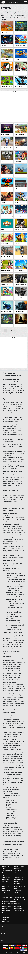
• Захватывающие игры (7, 870)
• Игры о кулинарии (18, 879)
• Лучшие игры (5, 881)
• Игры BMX (4, 875)
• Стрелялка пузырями (19, 872)
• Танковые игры (5, 917)
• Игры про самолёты (6, 906)
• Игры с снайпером (6, 910)
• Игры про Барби (6, 879)
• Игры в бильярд (5, 908)
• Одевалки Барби (6, 877)
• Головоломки (17, 870)
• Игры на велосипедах (19, 866)
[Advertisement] (14, 106)
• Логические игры (18, 890)
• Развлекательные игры (7, 903)
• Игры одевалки (5, 886)
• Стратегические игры (7, 915)
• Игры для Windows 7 (19, 908)
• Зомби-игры (17, 912)
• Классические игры (18, 877)
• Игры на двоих (5, 866)
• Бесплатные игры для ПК (8, 901)
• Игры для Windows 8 (19, 910)
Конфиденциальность (5, 935)
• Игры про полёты (6, 890)
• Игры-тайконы (5, 921)
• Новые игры (17, 903)
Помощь (2, 928)
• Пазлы (16, 888)
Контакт (2, 938)
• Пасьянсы (4, 912)
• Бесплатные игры (6, 895)
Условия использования (6, 931)
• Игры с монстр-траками (19, 897)
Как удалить (3, 933)
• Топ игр (4, 919)
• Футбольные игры (6, 892)
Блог (2, 940)
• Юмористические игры (19, 886)
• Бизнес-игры (17, 875)
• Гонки (3, 888)
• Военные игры (17, 906)
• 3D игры (4, 868)
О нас (2, 926)
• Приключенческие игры (7, 872)
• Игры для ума (17, 868)
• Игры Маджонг (17, 892)
